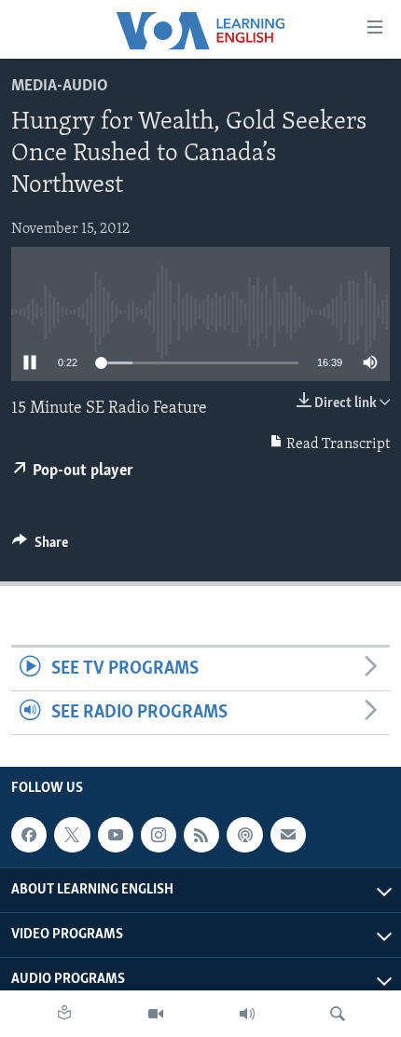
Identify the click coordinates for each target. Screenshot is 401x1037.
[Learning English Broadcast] (247, 1013)
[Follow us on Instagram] (158, 835)
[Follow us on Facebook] (29, 835)
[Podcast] (244, 835)
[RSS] (201, 835)
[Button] (40, 547)
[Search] (338, 1013)
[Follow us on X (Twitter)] (72, 835)
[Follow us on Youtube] (115, 835)
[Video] (156, 1013)
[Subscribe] (288, 835)
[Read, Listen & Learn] (64, 1013)
